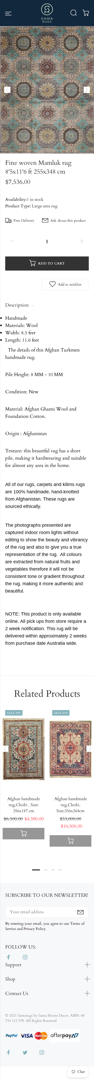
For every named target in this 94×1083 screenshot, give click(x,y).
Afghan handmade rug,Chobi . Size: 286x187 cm (23, 805)
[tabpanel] (23, 775)
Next (89, 749)
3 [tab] (53, 869)
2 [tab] (45, 869)
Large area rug (44, 206)
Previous (5, 749)
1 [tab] (36, 869)
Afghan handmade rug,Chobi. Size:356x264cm (70, 805)
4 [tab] (60, 869)
